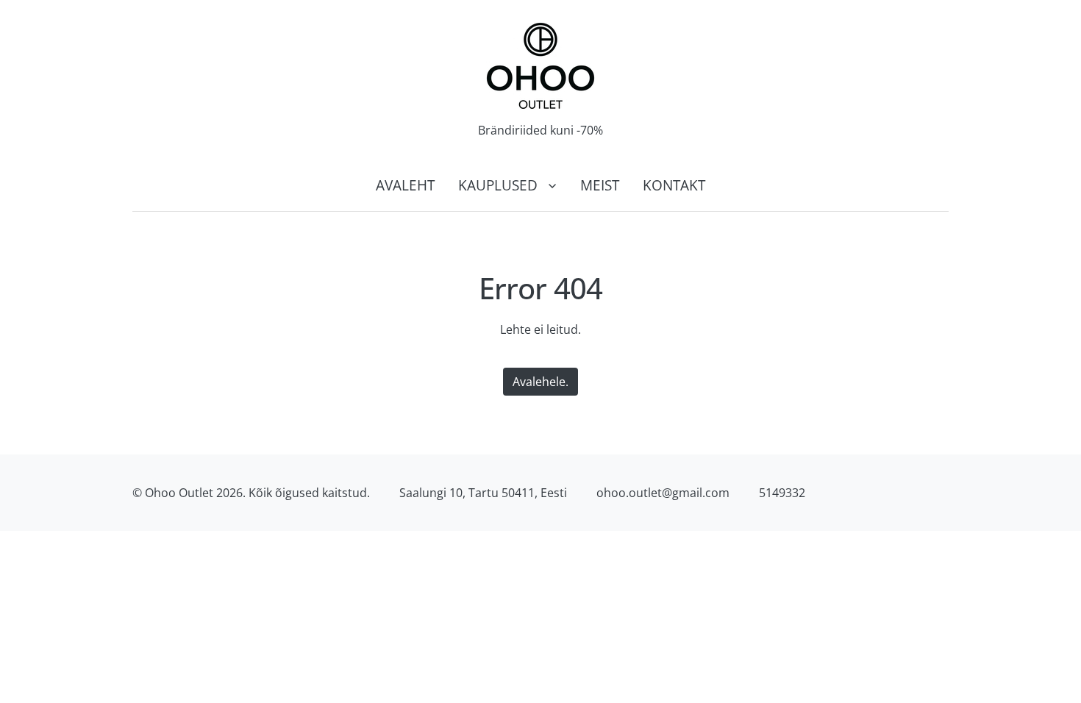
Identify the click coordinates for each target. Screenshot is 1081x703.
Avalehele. (540, 382)
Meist (599, 185)
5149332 (782, 493)
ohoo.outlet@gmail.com (662, 493)
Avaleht (405, 185)
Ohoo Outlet (179, 493)
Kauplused (498, 185)
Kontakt (674, 185)
